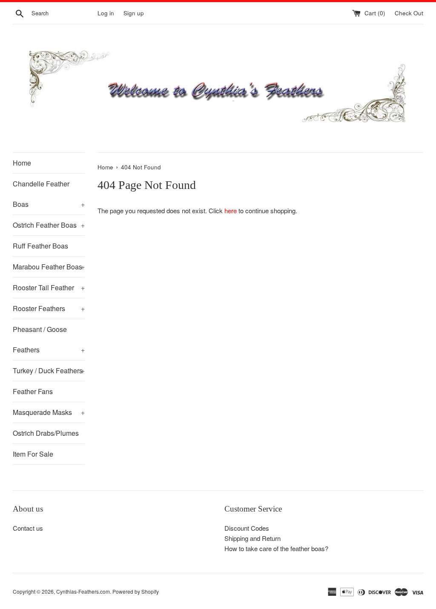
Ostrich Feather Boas (49, 225)
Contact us (28, 527)
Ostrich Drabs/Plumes (46, 433)
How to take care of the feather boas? (276, 548)
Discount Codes (246, 527)
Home (22, 163)
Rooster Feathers (49, 308)
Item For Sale (33, 454)
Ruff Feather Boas (40, 246)
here (230, 210)
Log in (106, 13)
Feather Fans (33, 391)
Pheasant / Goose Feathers (49, 339)
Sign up (133, 13)
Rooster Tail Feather (49, 287)
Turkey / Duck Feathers (49, 370)
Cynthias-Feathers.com (83, 591)
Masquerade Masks (49, 412)
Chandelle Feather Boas (49, 194)
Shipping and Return (252, 538)
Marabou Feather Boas (49, 267)
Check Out (409, 13)
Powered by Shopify (135, 591)
